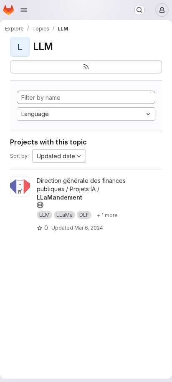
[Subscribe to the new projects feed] (86, 66)
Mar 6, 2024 (88, 228)
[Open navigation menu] (23, 10)
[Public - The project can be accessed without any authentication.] (40, 205)
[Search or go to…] (139, 10)
